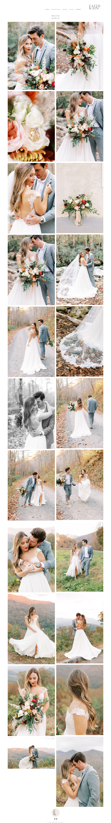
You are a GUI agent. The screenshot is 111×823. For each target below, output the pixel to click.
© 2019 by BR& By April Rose (55, 822)
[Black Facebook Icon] (54, 819)
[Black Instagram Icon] (56, 819)
